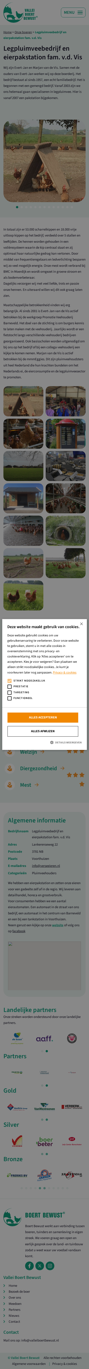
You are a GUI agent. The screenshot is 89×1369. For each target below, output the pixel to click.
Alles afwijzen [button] (43, 731)
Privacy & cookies (64, 672)
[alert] (44, 684)
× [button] (81, 624)
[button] (44, 742)
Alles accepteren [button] (43, 717)
